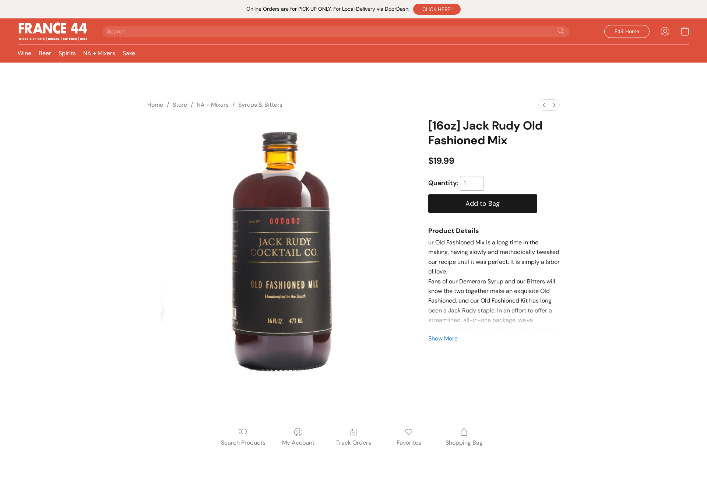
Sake (129, 53)
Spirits (67, 53)
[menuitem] (544, 105)
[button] (437, 9)
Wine (24, 53)
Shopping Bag (464, 442)
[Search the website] (560, 31)
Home (155, 105)
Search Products (243, 442)
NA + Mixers (99, 53)
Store (180, 105)
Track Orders (353, 442)
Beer (45, 53)
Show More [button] (443, 338)
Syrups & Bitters (260, 105)
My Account (298, 442)
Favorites (409, 442)
